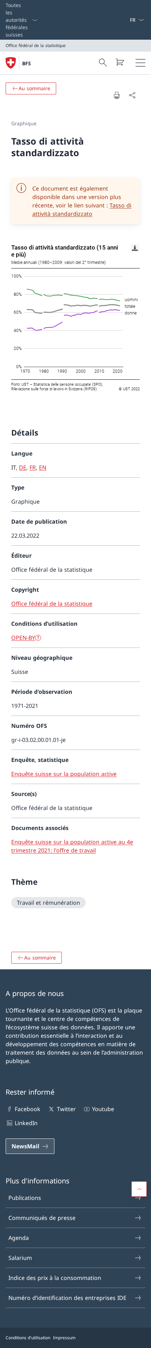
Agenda (18, 1238)
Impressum (64, 1338)
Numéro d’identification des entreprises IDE (67, 1298)
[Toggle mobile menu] (140, 63)
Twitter (66, 1109)
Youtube (103, 1109)
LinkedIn (26, 1123)
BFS (26, 63)
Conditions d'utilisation (28, 1338)
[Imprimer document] (116, 95)
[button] (139, 1189)
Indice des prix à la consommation (54, 1278)
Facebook (27, 1109)
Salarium (20, 1258)
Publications (24, 1198)
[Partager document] (132, 95)
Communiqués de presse (42, 1218)
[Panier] (119, 62)
